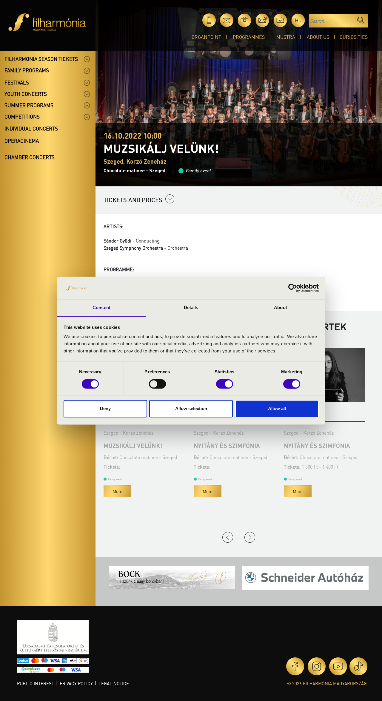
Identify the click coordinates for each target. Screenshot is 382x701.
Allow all (277, 408)
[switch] (157, 384)
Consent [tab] (101, 307)
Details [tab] (191, 307)
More (117, 491)
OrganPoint (206, 37)
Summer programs (28, 105)
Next (249, 537)
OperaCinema (21, 140)
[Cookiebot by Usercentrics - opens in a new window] (293, 287)
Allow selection (191, 408)
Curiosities (354, 37)
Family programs (26, 70)
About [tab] (280, 307)
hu (298, 20)
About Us (318, 37)
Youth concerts (25, 93)
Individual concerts (31, 128)
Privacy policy (76, 683)
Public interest (35, 683)
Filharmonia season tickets (41, 59)
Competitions (22, 116)
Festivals (16, 82)
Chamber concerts (29, 157)
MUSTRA (285, 37)
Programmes (249, 37)
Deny (105, 408)
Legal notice (113, 683)
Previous (227, 537)
